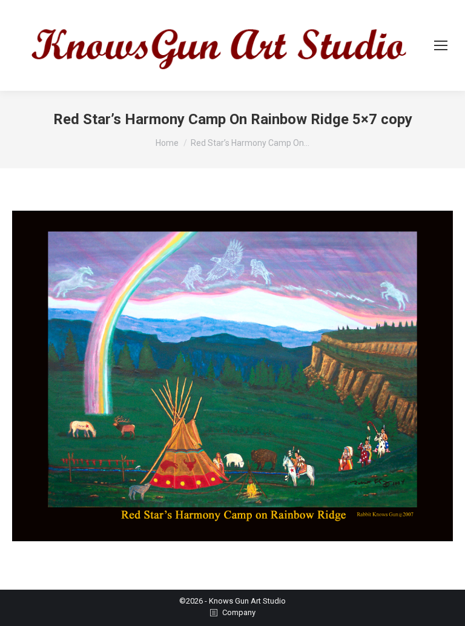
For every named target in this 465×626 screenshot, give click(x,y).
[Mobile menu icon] (441, 45)
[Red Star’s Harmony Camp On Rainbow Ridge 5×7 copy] (232, 376)
